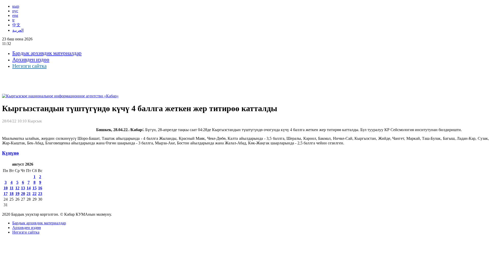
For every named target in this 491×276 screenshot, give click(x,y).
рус (15, 11)
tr (13, 20)
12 (17, 188)
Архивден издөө (30, 59)
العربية (18, 30)
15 (34, 188)
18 (11, 193)
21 (29, 193)
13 (23, 188)
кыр (15, 6)
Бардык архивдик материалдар (47, 53)
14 (29, 188)
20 (23, 193)
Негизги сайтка (29, 66)
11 (12, 188)
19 (17, 193)
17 (6, 193)
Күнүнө (10, 153)
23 (40, 193)
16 (40, 188)
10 (6, 188)
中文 (16, 25)
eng (15, 15)
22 (34, 193)
